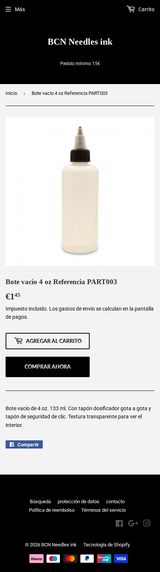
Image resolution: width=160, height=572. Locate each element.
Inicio (11, 93)
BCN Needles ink (80, 41)
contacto (115, 501)
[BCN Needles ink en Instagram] (147, 524)
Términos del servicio (103, 510)
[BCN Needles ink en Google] (133, 524)
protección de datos (78, 501)
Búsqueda (40, 501)
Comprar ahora (48, 366)
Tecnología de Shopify (106, 544)
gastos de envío (77, 309)
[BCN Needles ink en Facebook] (119, 524)
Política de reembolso (51, 510)
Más (20, 9)
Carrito (145, 9)
